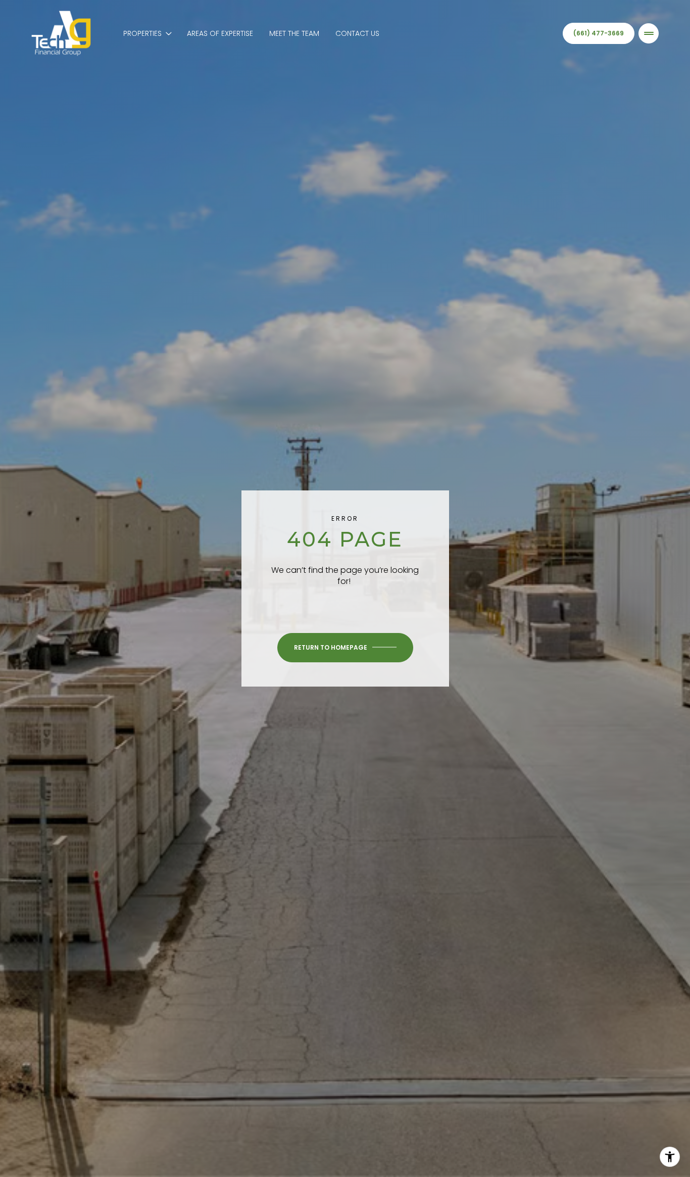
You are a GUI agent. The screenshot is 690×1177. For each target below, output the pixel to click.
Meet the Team (294, 33)
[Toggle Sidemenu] (648, 33)
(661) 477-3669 (598, 33)
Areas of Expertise (220, 33)
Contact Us (357, 33)
